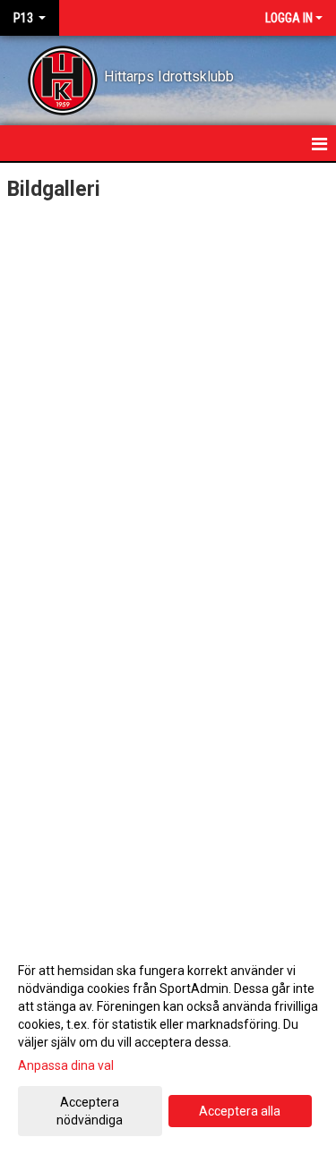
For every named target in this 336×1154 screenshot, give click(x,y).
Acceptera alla (239, 1111)
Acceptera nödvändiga (89, 1111)
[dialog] (168, 1044)
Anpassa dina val (66, 1065)
